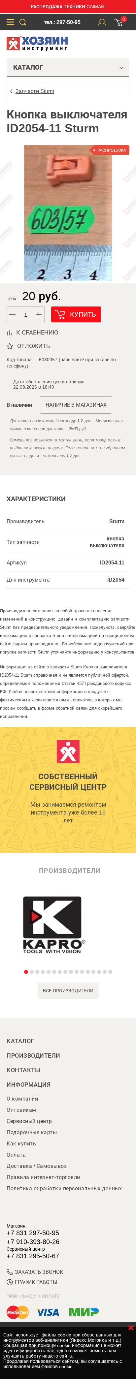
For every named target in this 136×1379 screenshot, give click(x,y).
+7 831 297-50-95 (33, 1232)
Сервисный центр (29, 1121)
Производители (33, 1055)
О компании (22, 1099)
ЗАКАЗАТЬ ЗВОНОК (39, 1272)
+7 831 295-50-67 (33, 1256)
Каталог (20, 1041)
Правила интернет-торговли (43, 1177)
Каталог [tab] (28, 67)
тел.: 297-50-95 (62, 22)
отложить (33, 346)
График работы (36, 1282)
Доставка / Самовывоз (37, 1166)
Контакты (23, 1070)
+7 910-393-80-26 (33, 1241)
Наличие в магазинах (76, 405)
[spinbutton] (25, 314)
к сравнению (37, 332)
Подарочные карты (32, 1132)
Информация (29, 1084)
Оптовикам (21, 1110)
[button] (39, 315)
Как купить (21, 1143)
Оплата (16, 1155)
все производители (68, 990)
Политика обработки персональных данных (64, 1188)
